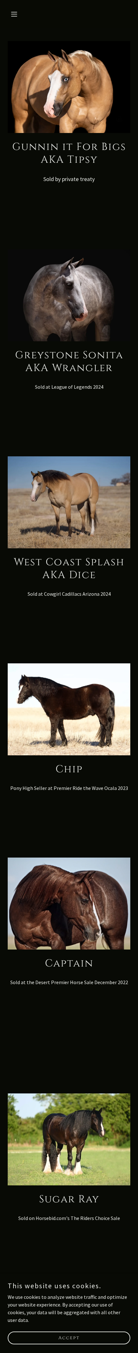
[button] (17, 14)
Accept (69, 1338)
